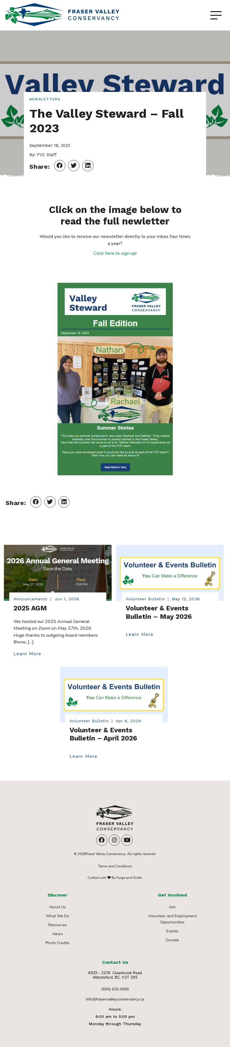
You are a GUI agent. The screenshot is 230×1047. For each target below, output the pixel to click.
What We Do (57, 916)
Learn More (27, 654)
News (57, 934)
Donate (172, 940)
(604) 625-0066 (115, 989)
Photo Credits (57, 943)
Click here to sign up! (115, 253)
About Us (57, 907)
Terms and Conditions (115, 866)
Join (172, 907)
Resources (57, 925)
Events (172, 931)
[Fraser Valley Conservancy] (115, 820)
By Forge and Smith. (127, 877)
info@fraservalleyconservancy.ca (115, 999)
